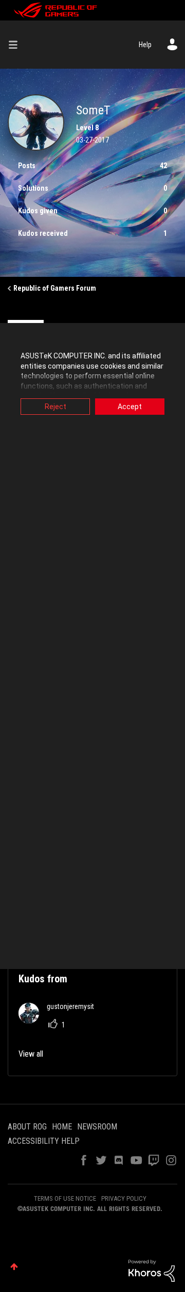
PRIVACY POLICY (123, 1198)
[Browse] (17, 44)
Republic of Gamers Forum (54, 288)
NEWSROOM (97, 1127)
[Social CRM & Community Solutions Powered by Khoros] (151, 1270)
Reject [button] (55, 406)
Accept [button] (130, 406)
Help (145, 45)
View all (30, 1054)
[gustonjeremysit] (60, 1020)
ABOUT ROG (27, 1127)
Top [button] (14, 1266)
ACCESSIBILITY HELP (44, 1141)
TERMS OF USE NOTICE (65, 1198)
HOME (62, 1127)
